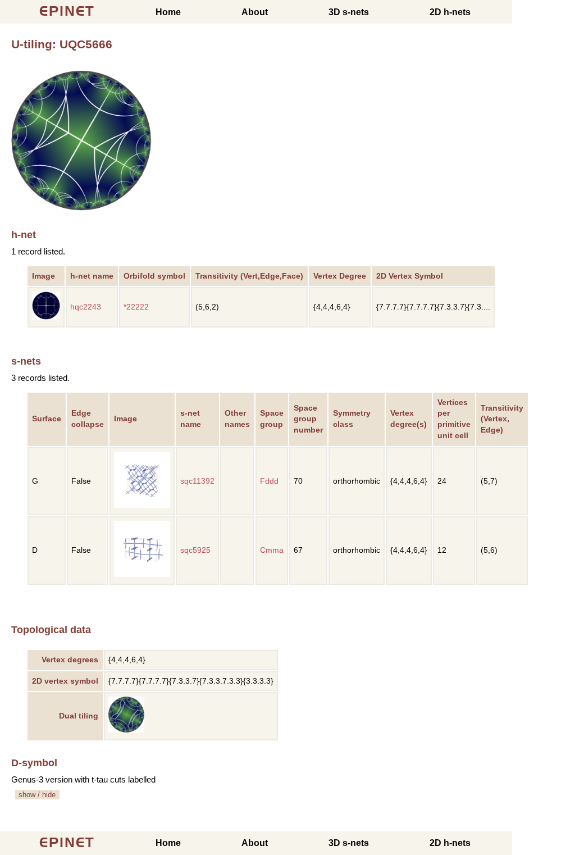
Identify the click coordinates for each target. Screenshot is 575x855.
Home (168, 12)
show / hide (37, 794)
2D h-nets (450, 12)
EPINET (67, 11)
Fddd (269, 481)
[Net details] (46, 317)
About (254, 12)
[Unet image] (81, 207)
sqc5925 (195, 550)
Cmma (272, 550)
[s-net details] (142, 505)
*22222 (136, 307)
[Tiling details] (126, 730)
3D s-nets (348, 12)
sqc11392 (197, 481)
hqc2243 (85, 307)
